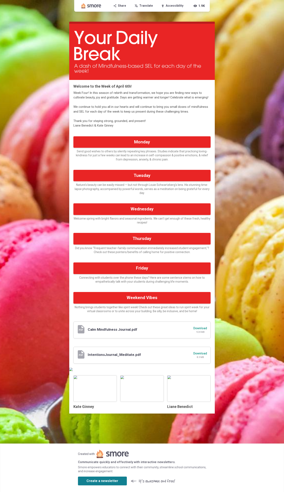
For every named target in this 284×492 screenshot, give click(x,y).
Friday (142, 268)
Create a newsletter (102, 481)
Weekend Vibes (142, 297)
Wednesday (142, 208)
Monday (142, 141)
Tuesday (142, 175)
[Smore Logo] (91, 5)
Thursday (142, 238)
